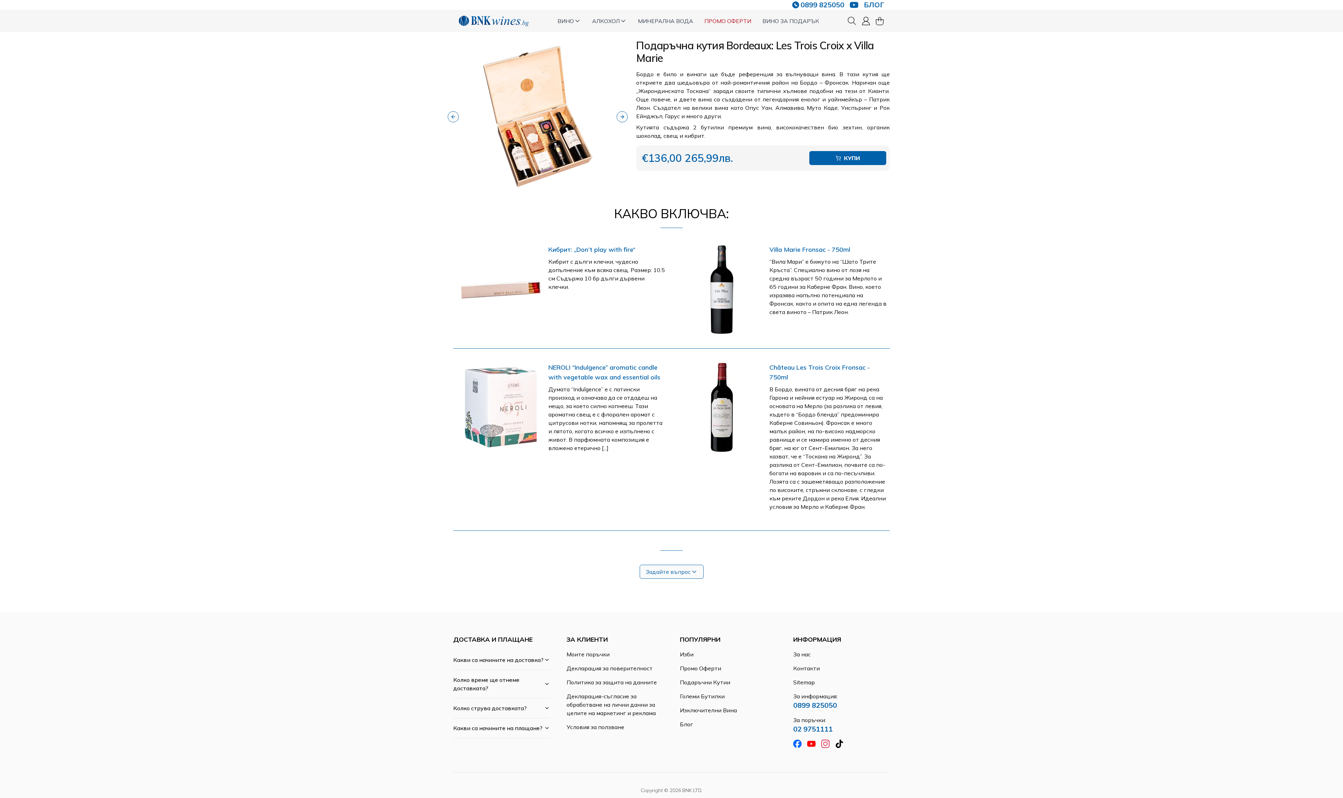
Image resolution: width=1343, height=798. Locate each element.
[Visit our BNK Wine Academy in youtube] (854, 5)
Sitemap (804, 682)
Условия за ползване (595, 727)
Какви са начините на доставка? (498, 659)
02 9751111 (813, 729)
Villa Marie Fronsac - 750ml (809, 249)
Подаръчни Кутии (705, 682)
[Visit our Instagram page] (825, 744)
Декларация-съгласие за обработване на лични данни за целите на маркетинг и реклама (611, 705)
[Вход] (866, 21)
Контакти (806, 668)
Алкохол (606, 20)
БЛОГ (874, 4)
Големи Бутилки (702, 696)
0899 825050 (822, 4)
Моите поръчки (588, 654)
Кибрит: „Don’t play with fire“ (591, 249)
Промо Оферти (727, 20)
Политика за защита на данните (612, 682)
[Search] (852, 21)
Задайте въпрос (668, 571)
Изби (687, 654)
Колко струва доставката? (490, 708)
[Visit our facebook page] (797, 744)
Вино (565, 20)
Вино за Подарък (790, 20)
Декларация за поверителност (610, 668)
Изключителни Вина (708, 710)
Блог (686, 724)
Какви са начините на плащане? (497, 728)
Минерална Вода (665, 20)
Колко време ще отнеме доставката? (486, 684)
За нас (802, 654)
